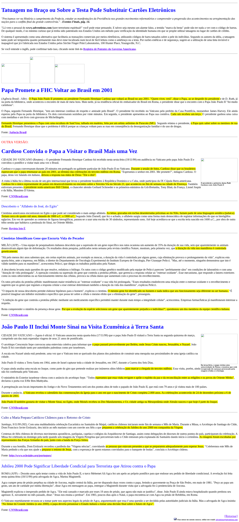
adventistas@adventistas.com (227, 520)
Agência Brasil (17, 132)
